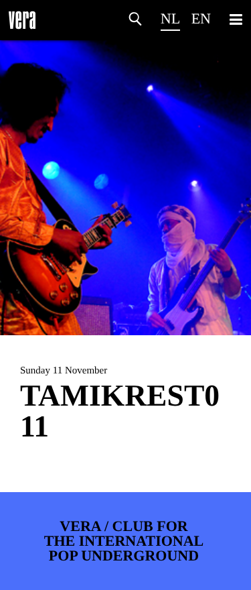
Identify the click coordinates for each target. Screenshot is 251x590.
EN (201, 18)
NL (170, 18)
